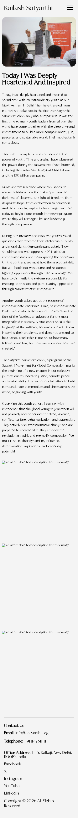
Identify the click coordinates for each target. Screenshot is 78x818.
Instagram (13, 779)
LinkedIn (11, 793)
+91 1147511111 (35, 741)
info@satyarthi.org (31, 733)
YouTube (12, 786)
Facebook (12, 764)
